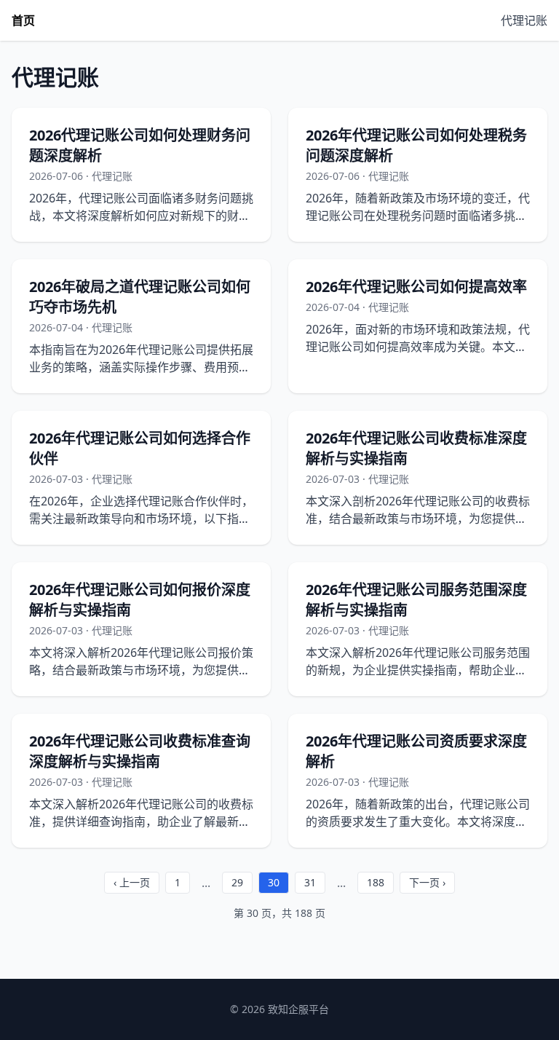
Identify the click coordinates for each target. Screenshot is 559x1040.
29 (237, 882)
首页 (23, 20)
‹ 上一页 (132, 882)
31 (310, 882)
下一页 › (427, 882)
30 (274, 882)
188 (375, 882)
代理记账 (524, 20)
